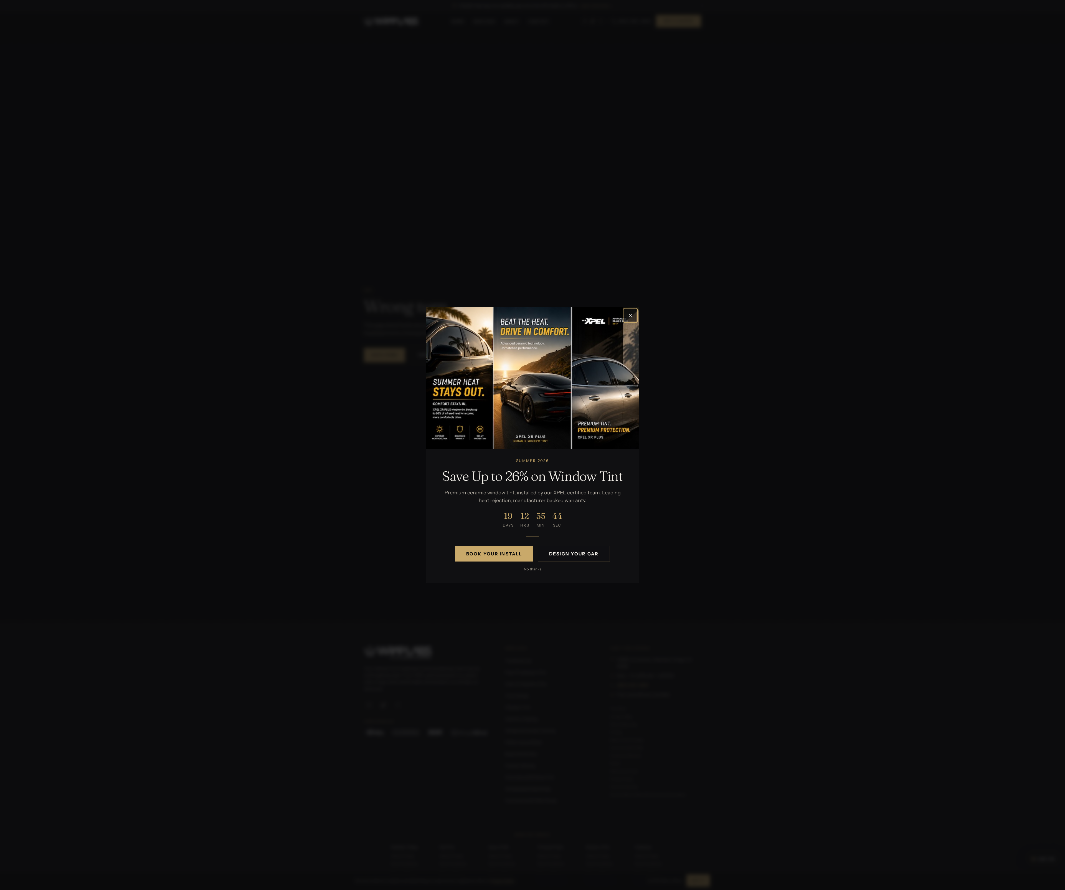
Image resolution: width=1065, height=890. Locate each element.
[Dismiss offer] (630, 315)
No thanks (532, 569)
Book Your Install (494, 554)
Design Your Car (574, 554)
